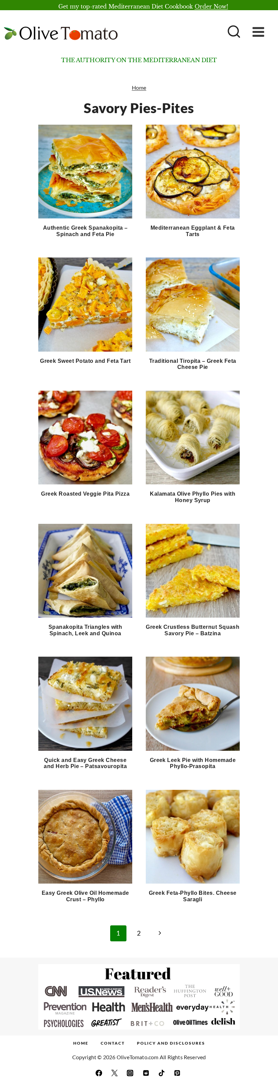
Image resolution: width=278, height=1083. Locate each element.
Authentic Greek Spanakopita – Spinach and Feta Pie (85, 231)
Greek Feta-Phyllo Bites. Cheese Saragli (193, 896)
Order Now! (211, 6)
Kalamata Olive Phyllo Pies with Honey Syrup (192, 497)
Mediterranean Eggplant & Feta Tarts (193, 231)
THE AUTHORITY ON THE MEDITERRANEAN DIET (139, 60)
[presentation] (85, 172)
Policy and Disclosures (171, 1043)
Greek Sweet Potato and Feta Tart (85, 361)
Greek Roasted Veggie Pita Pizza (85, 494)
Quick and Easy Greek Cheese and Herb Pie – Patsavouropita (85, 763)
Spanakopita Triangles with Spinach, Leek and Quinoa (85, 630)
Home (139, 87)
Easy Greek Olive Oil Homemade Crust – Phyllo (85, 896)
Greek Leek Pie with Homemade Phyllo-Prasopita (193, 763)
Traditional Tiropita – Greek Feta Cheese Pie (192, 364)
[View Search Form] (233, 32)
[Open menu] (263, 32)
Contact (113, 1043)
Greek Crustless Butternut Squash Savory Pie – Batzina (192, 630)
